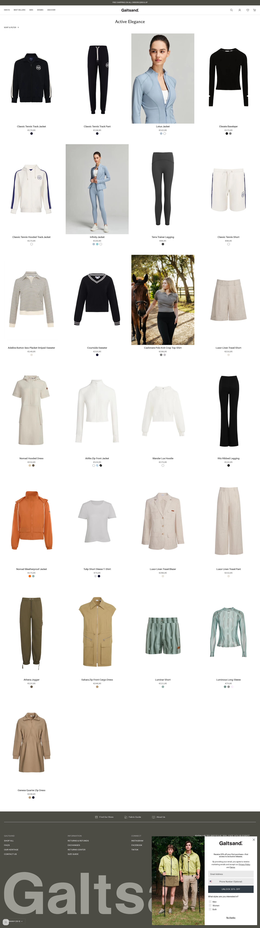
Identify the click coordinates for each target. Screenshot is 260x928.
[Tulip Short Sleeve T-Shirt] (97, 521)
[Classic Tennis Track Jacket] (31, 78)
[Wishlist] (247, 10)
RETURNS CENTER (76, 849)
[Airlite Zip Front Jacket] (97, 411)
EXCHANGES (74, 845)
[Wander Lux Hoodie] (162, 411)
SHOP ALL (9, 840)
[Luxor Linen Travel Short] (228, 300)
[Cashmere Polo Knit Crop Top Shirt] (162, 300)
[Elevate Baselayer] (228, 78)
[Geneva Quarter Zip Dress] (31, 742)
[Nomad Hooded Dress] (31, 411)
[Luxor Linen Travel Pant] (228, 521)
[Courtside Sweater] (97, 300)
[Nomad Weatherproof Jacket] (31, 521)
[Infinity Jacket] (97, 189)
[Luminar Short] (162, 632)
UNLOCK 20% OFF (231, 889)
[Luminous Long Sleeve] (228, 632)
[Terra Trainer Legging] (162, 189)
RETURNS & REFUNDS (78, 840)
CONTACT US (10, 854)
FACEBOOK (136, 845)
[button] (8, 10)
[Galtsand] (130, 893)
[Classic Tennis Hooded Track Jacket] (31, 189)
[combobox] (213, 881)
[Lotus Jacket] (162, 78)
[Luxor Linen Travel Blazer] (162, 521)
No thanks (230, 917)
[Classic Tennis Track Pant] (97, 78)
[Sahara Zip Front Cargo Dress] (97, 632)
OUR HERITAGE (11, 849)
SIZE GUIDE (73, 854)
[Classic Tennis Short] (228, 189)
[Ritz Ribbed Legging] (228, 411)
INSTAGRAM (137, 840)
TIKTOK (134, 849)
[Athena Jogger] (31, 632)
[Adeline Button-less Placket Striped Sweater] (31, 300)
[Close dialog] (253, 839)
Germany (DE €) (13, 921)
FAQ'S (7, 845)
